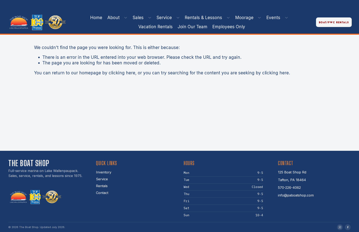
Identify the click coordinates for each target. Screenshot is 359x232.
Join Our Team (192, 26)
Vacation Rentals (155, 26)
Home (96, 17)
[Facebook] (348, 227)
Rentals (102, 186)
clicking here (122, 72)
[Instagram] (340, 227)
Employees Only (228, 26)
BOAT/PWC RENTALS (334, 22)
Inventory (103, 172)
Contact (102, 193)
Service (102, 179)
